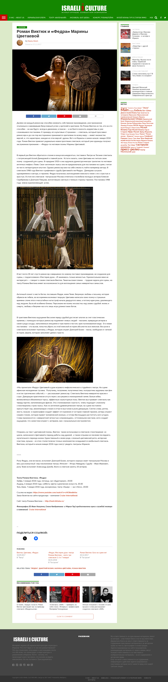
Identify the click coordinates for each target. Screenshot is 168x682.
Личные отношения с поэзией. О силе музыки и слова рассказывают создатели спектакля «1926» (97, 607)
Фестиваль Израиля (140, 140)
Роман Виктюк (79, 568)
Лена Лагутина (147, 123)
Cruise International (68, 496)
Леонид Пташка (127, 125)
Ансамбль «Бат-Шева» (80, 18)
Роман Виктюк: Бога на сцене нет (93, 553)
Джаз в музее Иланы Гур (130, 113)
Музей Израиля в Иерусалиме (130, 127)
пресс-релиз (130, 149)
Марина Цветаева (62, 568)
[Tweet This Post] (48, 116)
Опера (123, 134)
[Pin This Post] (64, 116)
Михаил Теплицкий (145, 125)
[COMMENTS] (95, 116)
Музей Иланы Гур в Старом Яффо (131, 18)
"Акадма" (124, 108)
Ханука (150, 140)
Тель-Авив (136, 138)
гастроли (142, 144)
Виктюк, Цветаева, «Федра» (27, 553)
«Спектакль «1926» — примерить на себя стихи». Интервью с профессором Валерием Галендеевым (64, 607)
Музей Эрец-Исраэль (142, 132)
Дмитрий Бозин (46, 568)
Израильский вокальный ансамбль (138, 121)
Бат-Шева (146, 111)
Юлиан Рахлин (132, 142)
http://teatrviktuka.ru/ (54, 501)
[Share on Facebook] (33, 116)
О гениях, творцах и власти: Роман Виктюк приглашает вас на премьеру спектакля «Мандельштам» (30, 607)
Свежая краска (139, 136)
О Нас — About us (92, 678)
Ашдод (131, 110)
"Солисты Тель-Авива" (135, 108)
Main (125, 110)
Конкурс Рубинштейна (103, 18)
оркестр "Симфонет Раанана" (140, 147)
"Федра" (34, 568)
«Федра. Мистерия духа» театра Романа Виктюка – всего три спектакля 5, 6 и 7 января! (61, 555)
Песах (137, 134)
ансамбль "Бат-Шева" (128, 145)
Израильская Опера (37, 18)
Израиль (142, 117)
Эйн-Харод (124, 142)
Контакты (91, 680)
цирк (133, 152)
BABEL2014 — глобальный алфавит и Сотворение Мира (121, 678)
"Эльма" (145, 108)
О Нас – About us (16, 18)
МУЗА (135, 125)
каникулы (125, 147)
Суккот (130, 138)
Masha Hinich (33, 41)
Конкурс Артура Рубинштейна (131, 123)
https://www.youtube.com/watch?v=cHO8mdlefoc (55, 492)
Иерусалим (133, 115)
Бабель (138, 110)
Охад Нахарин (130, 134)
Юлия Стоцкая (143, 143)
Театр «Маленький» (57, 18)
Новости (147, 678)
